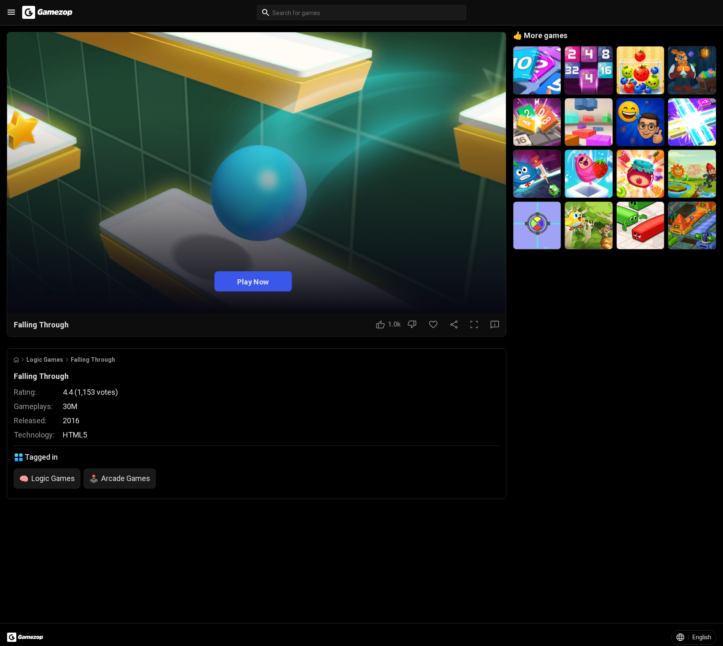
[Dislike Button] (411, 324)
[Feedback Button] (494, 324)
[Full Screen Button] (474, 324)
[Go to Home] (16, 360)
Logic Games (44, 359)
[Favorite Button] (433, 324)
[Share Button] (454, 324)
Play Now (253, 281)
